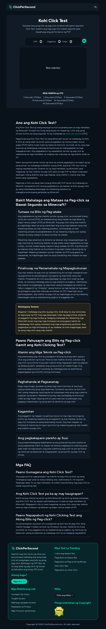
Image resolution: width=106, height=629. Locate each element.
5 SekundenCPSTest (73, 97)
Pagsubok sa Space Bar (66, 557)
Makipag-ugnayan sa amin (23, 602)
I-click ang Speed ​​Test (65, 553)
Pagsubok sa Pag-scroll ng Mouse (70, 562)
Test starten (53, 67)
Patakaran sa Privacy (21, 606)
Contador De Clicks (20, 594)
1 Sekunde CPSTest (32, 97)
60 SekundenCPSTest (53, 103)
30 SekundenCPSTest (64, 100)
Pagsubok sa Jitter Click (66, 570)
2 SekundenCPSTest (52, 97)
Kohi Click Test (61, 566)
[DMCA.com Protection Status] (59, 611)
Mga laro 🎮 (19, 581)
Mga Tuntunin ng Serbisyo (23, 611)
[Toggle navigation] (95, 7)
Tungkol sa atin (18, 598)
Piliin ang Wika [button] (64, 595)
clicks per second (73, 133)
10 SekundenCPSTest (42, 100)
